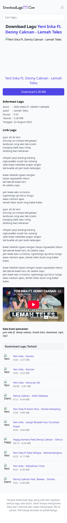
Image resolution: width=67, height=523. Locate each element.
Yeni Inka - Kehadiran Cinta (28, 466)
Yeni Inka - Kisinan (23, 369)
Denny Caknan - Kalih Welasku (30, 395)
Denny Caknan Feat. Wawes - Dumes (34, 479)
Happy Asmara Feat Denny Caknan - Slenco (38, 439)
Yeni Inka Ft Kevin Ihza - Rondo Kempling (36, 409)
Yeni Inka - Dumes (23, 356)
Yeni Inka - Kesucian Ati (26, 382)
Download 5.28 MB (33, 92)
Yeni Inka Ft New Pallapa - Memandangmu (37, 452)
